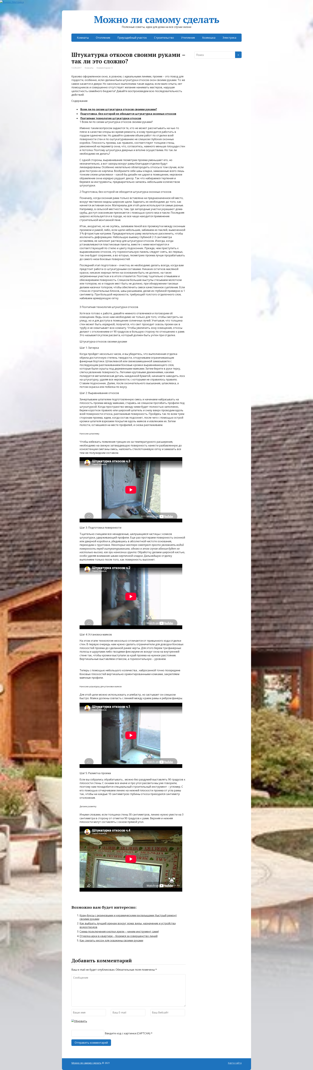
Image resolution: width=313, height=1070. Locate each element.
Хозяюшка (208, 37)
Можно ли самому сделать (156, 19)
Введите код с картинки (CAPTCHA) (127, 1033)
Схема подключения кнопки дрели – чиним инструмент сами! (119, 931)
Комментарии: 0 (104, 67)
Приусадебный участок (132, 37)
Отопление (103, 37)
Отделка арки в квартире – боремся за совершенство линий (118, 936)
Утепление (188, 37)
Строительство (164, 37)
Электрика (229, 37)
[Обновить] (79, 1021)
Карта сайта (235, 1062)
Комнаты (83, 37)
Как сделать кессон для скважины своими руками (111, 940)
